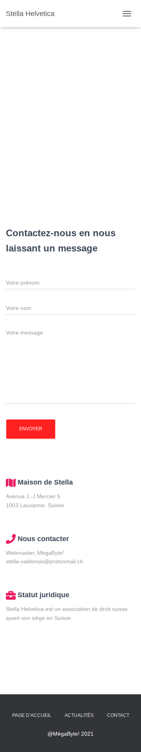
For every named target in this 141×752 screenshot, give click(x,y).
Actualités (79, 715)
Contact (118, 715)
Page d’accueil (31, 715)
